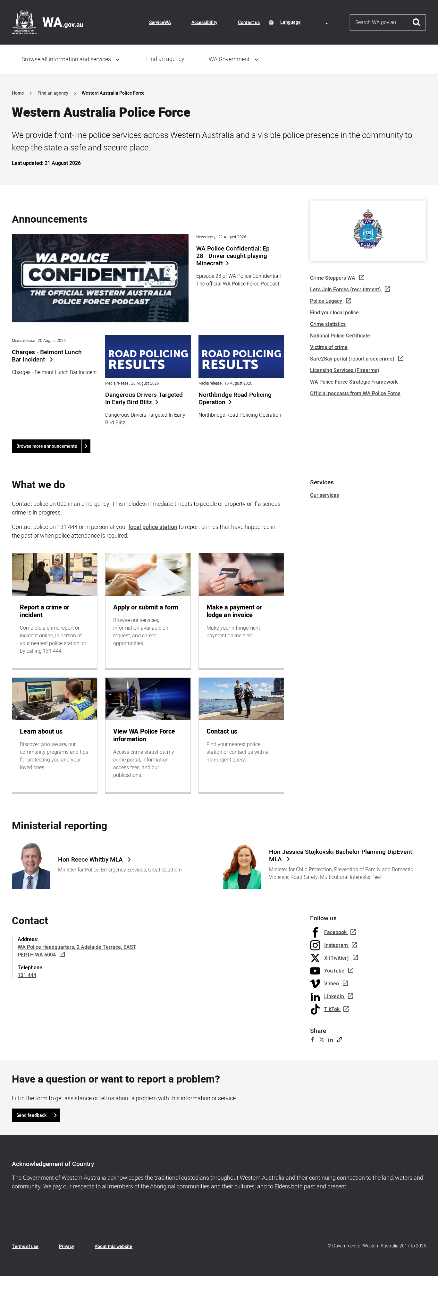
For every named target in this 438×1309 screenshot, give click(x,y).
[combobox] (305, 22)
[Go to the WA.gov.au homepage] (47, 22)
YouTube (334, 971)
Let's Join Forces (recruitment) (345, 289)
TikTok (332, 1009)
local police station (153, 527)
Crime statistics (328, 324)
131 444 (27, 975)
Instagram (336, 945)
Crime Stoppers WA (332, 278)
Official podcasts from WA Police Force (355, 393)
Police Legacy (326, 301)
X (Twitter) (336, 958)
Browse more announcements (46, 446)
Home (18, 93)
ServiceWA (160, 22)
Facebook (335, 932)
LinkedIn (334, 996)
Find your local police (334, 313)
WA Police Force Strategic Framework (354, 382)
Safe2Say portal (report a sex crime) (352, 359)
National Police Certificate (340, 336)
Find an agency (165, 59)
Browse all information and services (66, 59)
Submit (417, 22)
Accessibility (204, 22)
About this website (113, 1246)
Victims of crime (329, 347)
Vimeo (331, 984)
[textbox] (305, 22)
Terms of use (25, 1246)
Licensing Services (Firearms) (344, 370)
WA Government (229, 59)
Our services (324, 495)
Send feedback (31, 1115)
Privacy (66, 1246)
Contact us (249, 22)
